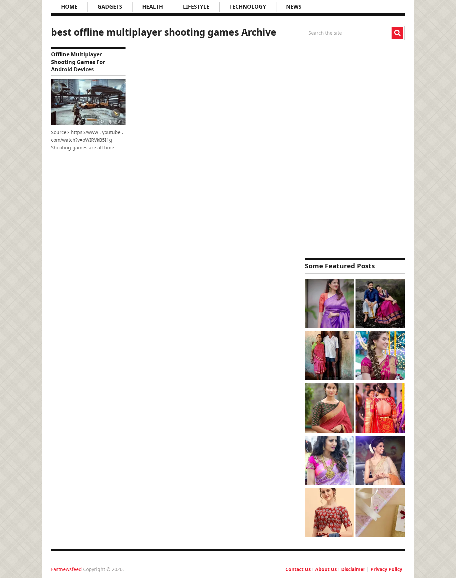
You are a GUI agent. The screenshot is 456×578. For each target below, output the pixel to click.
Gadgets (109, 6)
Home (69, 6)
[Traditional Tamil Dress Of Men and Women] (380, 304)
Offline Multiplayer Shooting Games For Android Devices (78, 62)
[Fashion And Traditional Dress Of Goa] (329, 356)
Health (152, 6)
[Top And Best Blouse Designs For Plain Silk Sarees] (329, 304)
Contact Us (298, 569)
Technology (247, 6)
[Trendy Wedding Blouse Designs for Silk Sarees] (380, 408)
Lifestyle (196, 6)
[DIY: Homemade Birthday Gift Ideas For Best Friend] (380, 513)
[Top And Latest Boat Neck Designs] (329, 408)
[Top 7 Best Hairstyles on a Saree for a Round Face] (329, 461)
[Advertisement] (355, 149)
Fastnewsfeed (66, 569)
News (293, 6)
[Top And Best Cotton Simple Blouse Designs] (329, 513)
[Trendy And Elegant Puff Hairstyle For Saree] (380, 461)
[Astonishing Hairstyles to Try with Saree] (380, 356)
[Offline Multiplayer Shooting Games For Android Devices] (88, 102)
